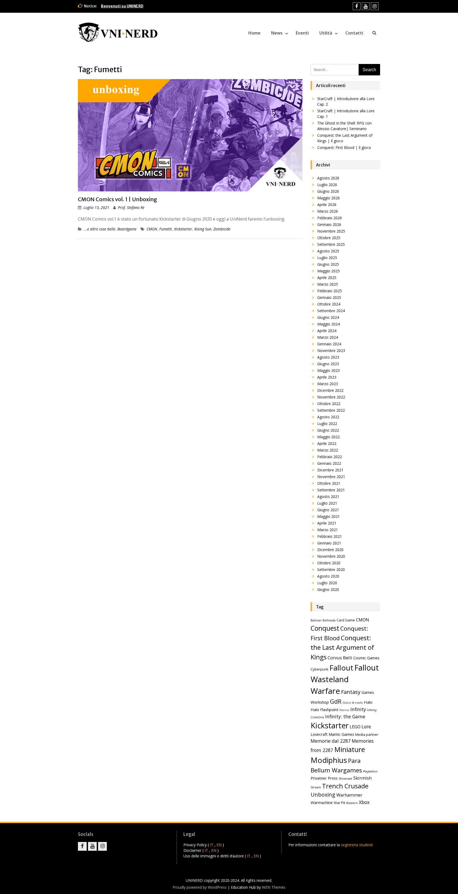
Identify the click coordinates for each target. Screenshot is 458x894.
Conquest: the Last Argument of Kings (342, 647)
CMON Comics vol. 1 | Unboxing (117, 199)
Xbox (364, 802)
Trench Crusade (345, 786)
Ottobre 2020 (328, 562)
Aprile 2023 (326, 377)
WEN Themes (273, 887)
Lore (366, 726)
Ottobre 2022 (328, 403)
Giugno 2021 (328, 509)
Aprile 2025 (326, 277)
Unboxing (323, 794)
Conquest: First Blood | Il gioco (344, 147)
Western (352, 803)
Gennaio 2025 (329, 297)
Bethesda (329, 620)
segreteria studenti (357, 844)
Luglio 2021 (327, 503)
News (277, 33)
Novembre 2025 (331, 231)
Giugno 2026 (328, 191)
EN (219, 844)
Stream (316, 787)
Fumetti (165, 228)
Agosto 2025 (328, 250)
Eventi (302, 33)
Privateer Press (324, 778)
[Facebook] (356, 6)
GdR (336, 701)
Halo (368, 702)
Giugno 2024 (328, 317)
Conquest (325, 628)
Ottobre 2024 (328, 304)
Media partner (366, 734)
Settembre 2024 (331, 310)
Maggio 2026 (328, 197)
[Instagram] (374, 6)
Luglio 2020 (327, 582)
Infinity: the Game (345, 716)
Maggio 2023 (328, 370)
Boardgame (126, 228)
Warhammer (349, 795)
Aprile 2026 (326, 204)
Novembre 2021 (331, 476)
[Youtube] (365, 6)
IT (211, 844)
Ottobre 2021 (328, 483)
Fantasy (350, 691)
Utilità (325, 33)
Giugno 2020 (328, 589)
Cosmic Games (366, 657)
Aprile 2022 (326, 443)
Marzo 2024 (327, 337)
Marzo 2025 (327, 284)
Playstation (370, 771)
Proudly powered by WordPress (200, 887)
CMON (152, 228)
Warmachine (322, 802)
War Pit (339, 802)
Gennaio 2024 (329, 343)
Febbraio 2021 (329, 536)
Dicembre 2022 (330, 390)
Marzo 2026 (327, 211)
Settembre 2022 (331, 410)
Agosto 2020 (328, 576)
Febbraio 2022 (329, 456)
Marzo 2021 (327, 529)
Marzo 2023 (327, 383)
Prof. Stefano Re (131, 207)
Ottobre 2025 (328, 237)
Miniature (349, 749)
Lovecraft (319, 734)
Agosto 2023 (328, 357)
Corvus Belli (340, 658)
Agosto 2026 (328, 177)
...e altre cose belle (99, 228)
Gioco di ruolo (353, 702)
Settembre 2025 (331, 244)
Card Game (346, 620)
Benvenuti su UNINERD (122, 6)
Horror (344, 710)
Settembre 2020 (331, 569)
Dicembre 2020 (330, 549)
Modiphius (329, 760)
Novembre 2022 (331, 396)
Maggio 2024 (328, 323)
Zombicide (221, 228)
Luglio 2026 (327, 184)
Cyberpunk (319, 669)
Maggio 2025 (328, 270)
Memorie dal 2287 (331, 741)
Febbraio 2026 (329, 217)
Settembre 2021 (331, 489)
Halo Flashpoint (324, 709)
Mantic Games (341, 734)
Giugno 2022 (328, 430)
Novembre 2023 (331, 350)
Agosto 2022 (328, 416)
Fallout (341, 668)
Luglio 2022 (327, 423)
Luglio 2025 (327, 257)
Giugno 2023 (328, 363)
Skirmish (362, 778)
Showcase (345, 778)
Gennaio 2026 (329, 224)
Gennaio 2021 (329, 542)
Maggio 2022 (328, 436)
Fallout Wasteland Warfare (345, 679)
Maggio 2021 (328, 516)
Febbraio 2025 (329, 290)
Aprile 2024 (326, 330)
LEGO (355, 727)
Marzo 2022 (327, 450)
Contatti (354, 33)
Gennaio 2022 (329, 463)
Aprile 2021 (326, 523)
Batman (316, 620)
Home (254, 33)
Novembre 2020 (331, 556)
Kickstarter (183, 228)
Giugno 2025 (328, 264)
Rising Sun (202, 228)
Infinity (358, 709)
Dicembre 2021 (330, 469)
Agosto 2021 (328, 496)
